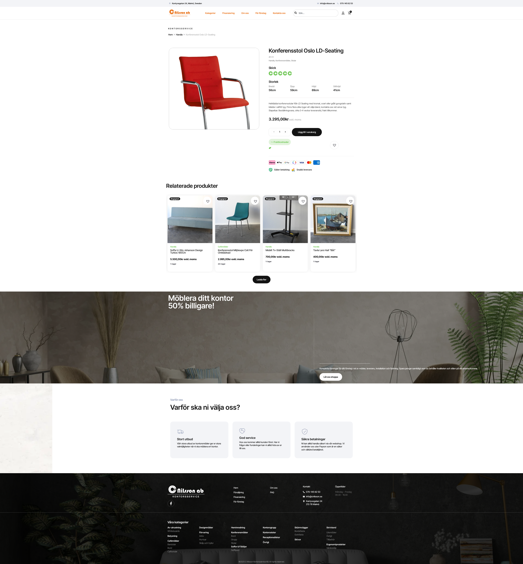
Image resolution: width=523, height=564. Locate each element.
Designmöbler (206, 527)
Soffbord (235, 550)
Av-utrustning (174, 527)
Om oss (245, 13)
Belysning (172, 536)
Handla (179, 34)
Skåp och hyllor (206, 543)
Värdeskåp (331, 548)
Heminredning (238, 527)
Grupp (234, 539)
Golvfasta (299, 534)
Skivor (298, 539)
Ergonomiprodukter (336, 544)
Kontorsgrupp (269, 527)
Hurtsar (202, 539)
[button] (334, 144)
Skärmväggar (301, 527)
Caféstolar (172, 551)
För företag (261, 13)
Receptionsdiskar (271, 537)
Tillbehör (330, 539)
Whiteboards (174, 531)
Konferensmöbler (283, 60)
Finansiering (228, 13)
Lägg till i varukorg (307, 132)
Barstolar (172, 544)
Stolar (293, 60)
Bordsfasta (300, 531)
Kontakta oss (279, 13)
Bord (170, 548)
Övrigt (266, 542)
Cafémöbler (173, 540)
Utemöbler (331, 532)
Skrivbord (331, 527)
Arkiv (201, 536)
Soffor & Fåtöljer (239, 546)
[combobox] (315, 13)
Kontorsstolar (269, 532)
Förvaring (204, 532)
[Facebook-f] (171, 503)
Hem (170, 34)
